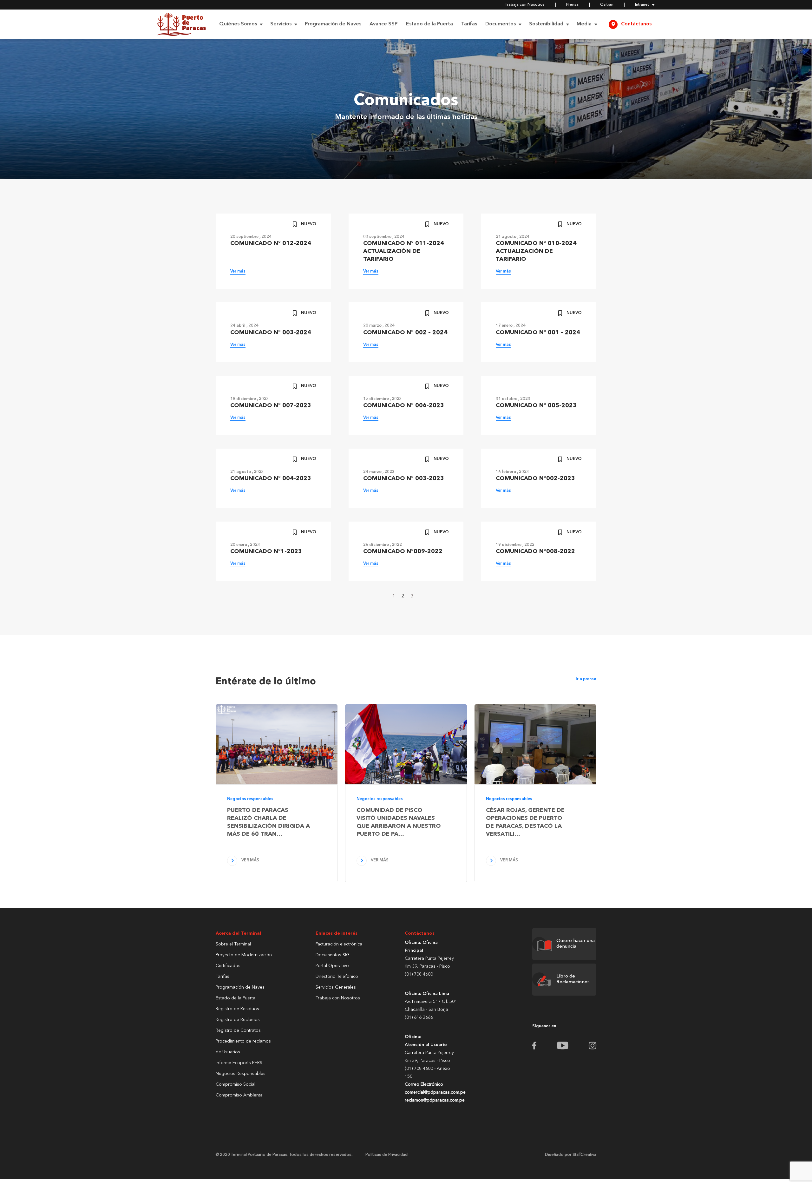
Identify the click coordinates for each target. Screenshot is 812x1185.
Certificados (228, 966)
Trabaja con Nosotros (525, 5)
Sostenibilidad (546, 24)
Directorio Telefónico (337, 976)
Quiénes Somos (238, 24)
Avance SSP (384, 24)
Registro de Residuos (237, 1009)
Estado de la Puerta (429, 24)
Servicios (280, 24)
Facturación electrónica (339, 944)
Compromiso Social (235, 1084)
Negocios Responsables (240, 1073)
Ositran (606, 5)
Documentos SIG (333, 955)
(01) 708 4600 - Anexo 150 (431, 1084)
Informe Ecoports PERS (239, 1063)
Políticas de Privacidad (386, 1155)
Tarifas (469, 24)
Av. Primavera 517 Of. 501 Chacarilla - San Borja (431, 1005)
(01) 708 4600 (419, 974)
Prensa (572, 5)
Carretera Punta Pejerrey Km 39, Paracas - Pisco (429, 962)
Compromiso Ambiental (240, 1095)
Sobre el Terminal (233, 944)
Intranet (642, 5)
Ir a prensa (586, 679)
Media (584, 24)
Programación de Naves (333, 24)
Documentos (500, 24)
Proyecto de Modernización (244, 955)
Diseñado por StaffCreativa (570, 1155)
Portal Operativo (332, 966)
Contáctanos (636, 24)
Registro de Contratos (238, 1030)
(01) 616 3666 (419, 1017)
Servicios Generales (336, 987)
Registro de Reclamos (238, 1019)
